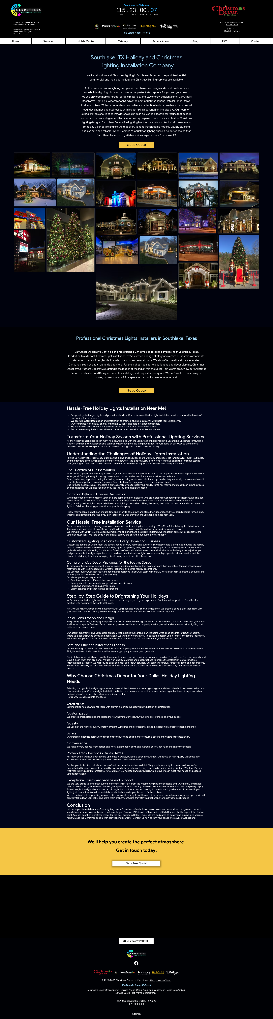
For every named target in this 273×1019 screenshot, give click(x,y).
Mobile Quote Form (232, 31)
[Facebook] (136, 963)
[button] (161, 41)
